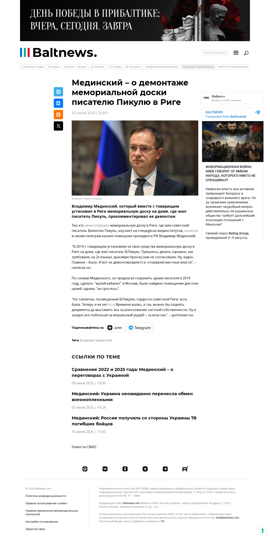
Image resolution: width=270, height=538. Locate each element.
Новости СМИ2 (84, 447)
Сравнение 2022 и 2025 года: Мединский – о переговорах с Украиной (122, 372)
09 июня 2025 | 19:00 (89, 383)
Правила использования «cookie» (46, 503)
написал (191, 230)
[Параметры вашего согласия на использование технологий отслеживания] (263, 531)
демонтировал (97, 225)
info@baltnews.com (227, 518)
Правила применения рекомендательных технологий (52, 512)
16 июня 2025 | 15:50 (89, 431)
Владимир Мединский (96, 340)
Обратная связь (35, 529)
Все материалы (215, 52)
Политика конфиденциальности (46, 496)
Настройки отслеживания (42, 522)
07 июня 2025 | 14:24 (89, 407)
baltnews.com (131, 503)
